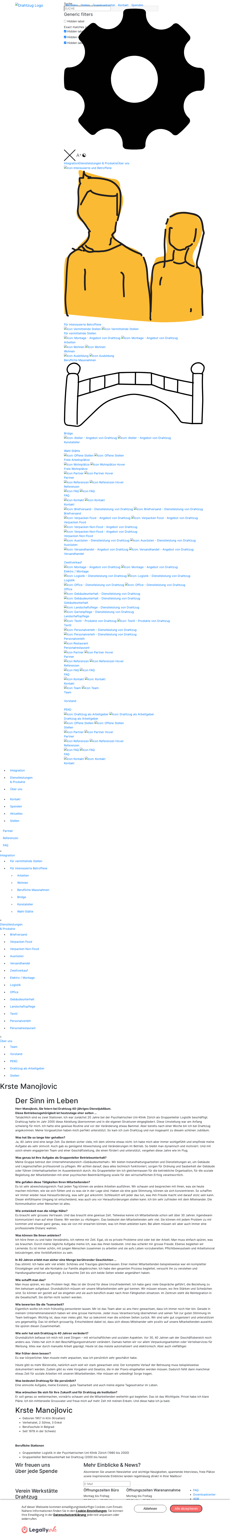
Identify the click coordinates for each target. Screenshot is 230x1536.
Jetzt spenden (27, 1479)
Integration (71, 163)
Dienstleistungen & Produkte (98, 163)
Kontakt (123, 5)
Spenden (137, 5)
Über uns (123, 163)
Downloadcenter (104, 5)
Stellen (85, 5)
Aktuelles (71, 5)
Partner (8, 831)
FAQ (5, 845)
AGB (196, 1499)
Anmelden (139, 1484)
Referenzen (10, 838)
